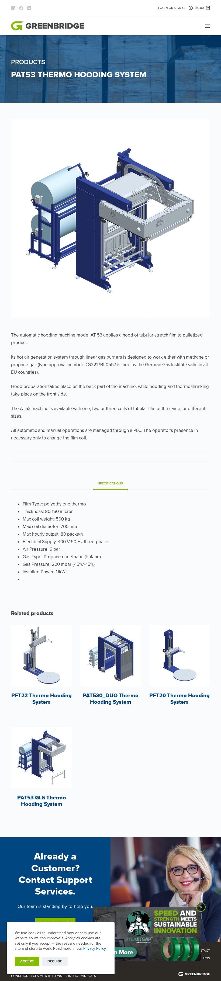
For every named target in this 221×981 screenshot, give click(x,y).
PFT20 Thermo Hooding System (179, 698)
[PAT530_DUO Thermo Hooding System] (110, 655)
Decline (54, 961)
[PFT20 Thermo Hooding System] (179, 655)
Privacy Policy (94, 948)
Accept (27, 961)
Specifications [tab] (110, 483)
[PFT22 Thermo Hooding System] (41, 655)
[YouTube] (29, 8)
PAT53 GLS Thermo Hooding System (41, 801)
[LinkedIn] (13, 8)
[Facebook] (21, 8)
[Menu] (207, 25)
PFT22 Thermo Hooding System (41, 698)
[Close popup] (201, 907)
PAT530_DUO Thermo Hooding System (111, 698)
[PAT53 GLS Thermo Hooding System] (41, 757)
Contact (202, 950)
